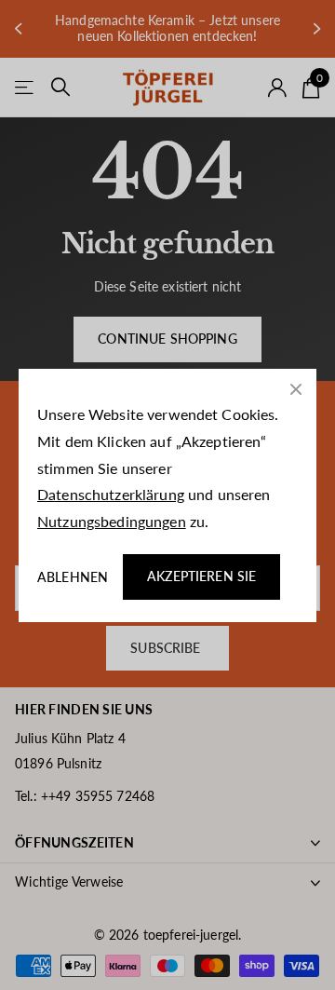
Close (295, 389)
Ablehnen (72, 576)
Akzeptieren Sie (201, 576)
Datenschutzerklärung (110, 494)
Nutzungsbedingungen (111, 521)
